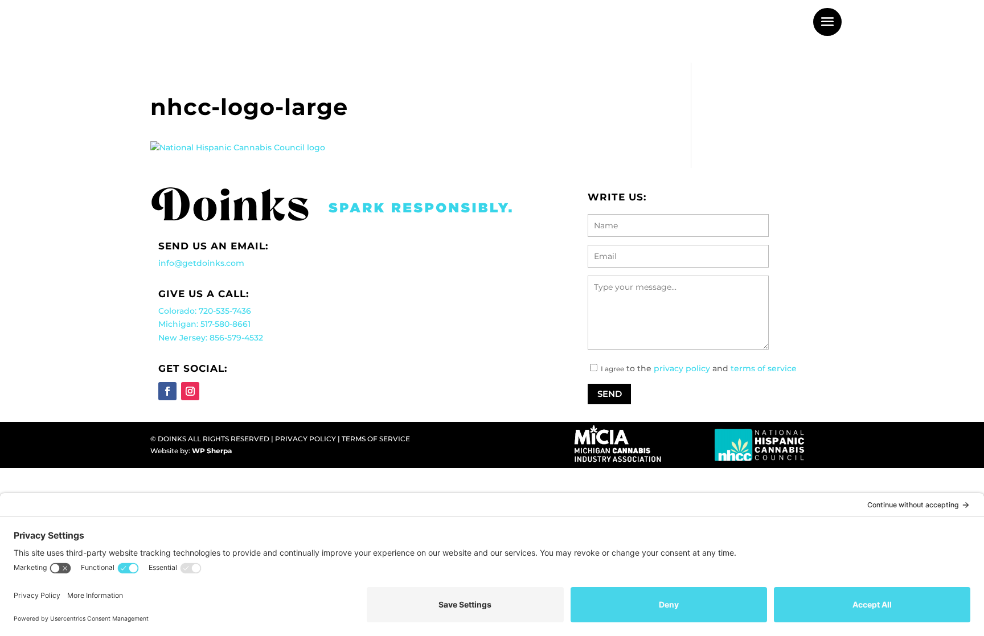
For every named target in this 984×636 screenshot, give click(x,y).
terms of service (764, 368)
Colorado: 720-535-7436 (204, 311)
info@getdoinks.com (201, 263)
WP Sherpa (212, 450)
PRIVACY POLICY (305, 438)
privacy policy (682, 368)
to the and (710, 368)
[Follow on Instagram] (190, 391)
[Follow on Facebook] (167, 391)
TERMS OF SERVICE (376, 438)
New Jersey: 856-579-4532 (210, 338)
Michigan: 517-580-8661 (204, 324)
